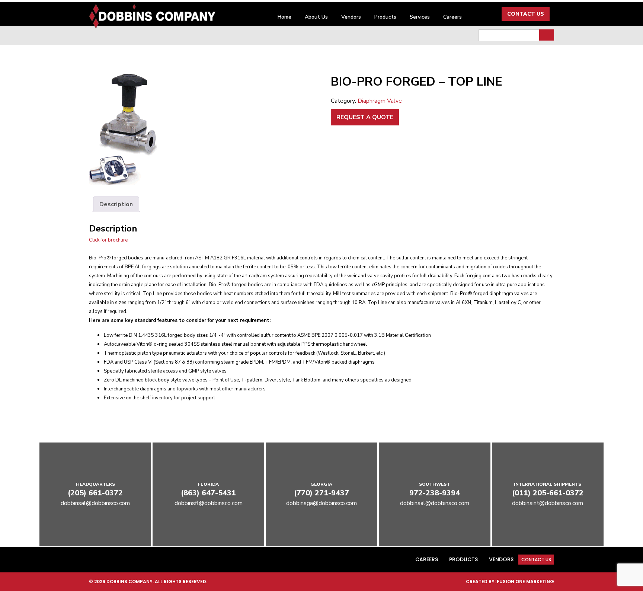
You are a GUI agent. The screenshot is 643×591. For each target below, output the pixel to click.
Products (385, 16)
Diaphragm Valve (380, 101)
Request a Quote (364, 117)
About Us (316, 16)
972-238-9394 (434, 493)
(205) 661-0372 (95, 493)
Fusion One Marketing (525, 581)
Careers (452, 16)
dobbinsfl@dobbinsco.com (209, 503)
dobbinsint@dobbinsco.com (547, 503)
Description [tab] (116, 204)
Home (284, 16)
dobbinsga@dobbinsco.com (321, 503)
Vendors (351, 16)
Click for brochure (108, 240)
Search (546, 35)
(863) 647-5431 (208, 493)
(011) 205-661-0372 (547, 493)
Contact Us (525, 13)
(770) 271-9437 (321, 493)
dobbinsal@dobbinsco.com (95, 503)
